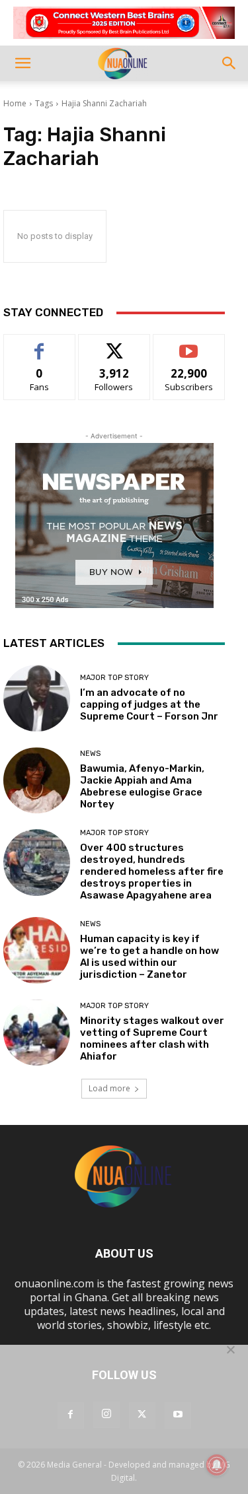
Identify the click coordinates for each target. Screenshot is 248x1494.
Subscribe (189, 344)
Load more (109, 1088)
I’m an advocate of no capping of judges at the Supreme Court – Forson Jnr (149, 704)
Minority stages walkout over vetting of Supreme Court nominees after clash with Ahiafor (152, 1038)
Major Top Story (114, 677)
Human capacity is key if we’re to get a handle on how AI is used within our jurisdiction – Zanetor (149, 956)
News (90, 753)
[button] (22, 63)
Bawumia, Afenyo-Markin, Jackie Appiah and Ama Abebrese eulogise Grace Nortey (142, 786)
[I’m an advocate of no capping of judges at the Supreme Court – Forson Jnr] (36, 698)
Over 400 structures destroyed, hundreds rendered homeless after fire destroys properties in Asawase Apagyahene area (152, 871)
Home (14, 103)
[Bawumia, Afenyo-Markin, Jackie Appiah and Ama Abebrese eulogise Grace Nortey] (36, 780)
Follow (114, 344)
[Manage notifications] (216, 1465)
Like (39, 344)
